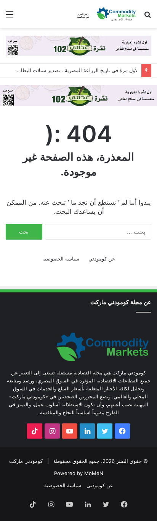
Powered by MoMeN (78, 473)
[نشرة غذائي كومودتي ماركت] (78, 45)
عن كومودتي (101, 259)
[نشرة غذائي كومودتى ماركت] (78, 95)
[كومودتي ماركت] (107, 14)
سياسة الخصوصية (60, 259)
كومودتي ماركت (26, 461)
